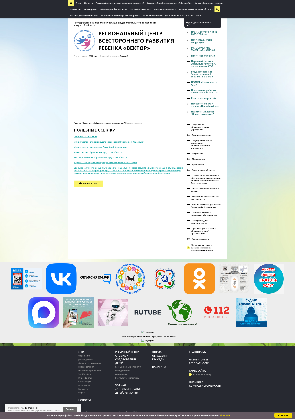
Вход (198, 15)
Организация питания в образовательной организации (203, 231)
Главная (77, 123)
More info (225, 415)
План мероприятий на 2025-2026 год (204, 33)
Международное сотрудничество (199, 221)
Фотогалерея (84, 381)
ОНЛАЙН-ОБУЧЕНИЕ (140, 9)
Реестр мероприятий (203, 98)
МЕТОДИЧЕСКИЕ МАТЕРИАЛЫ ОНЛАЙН (203, 49)
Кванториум (90, 9)
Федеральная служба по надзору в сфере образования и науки (105, 162)
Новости (88, 3)
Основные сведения (201, 135)
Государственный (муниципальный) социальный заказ (202, 74)
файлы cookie (31, 407)
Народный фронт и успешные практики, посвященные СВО (203, 64)
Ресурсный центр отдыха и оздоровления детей (120, 3)
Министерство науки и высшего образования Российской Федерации (109, 141)
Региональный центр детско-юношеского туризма (168, 15)
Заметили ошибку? (202, 374)
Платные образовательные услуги (205, 189)
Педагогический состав (203, 170)
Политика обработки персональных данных (204, 91)
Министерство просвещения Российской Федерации (100, 147)
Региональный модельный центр (196, 9)
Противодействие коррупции (201, 41)
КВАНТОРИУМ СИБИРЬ (165, 9)
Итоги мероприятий (203, 55)
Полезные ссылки (200, 239)
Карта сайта (197, 370)
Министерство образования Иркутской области (98, 152)
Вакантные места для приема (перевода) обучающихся (206, 205)
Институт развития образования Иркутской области (100, 157)
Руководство (198, 164)
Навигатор (75, 9)
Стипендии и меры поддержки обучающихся (204, 213)
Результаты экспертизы (127, 377)
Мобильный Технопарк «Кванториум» (120, 15)
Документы (197, 153)
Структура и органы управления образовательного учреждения (201, 144)
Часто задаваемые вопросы (84, 15)
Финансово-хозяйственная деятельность (204, 197)
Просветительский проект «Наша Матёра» (204, 105)
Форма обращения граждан (208, 3)
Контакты (83, 389)
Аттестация (84, 385)
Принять (70, 409)
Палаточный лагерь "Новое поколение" (202, 113)
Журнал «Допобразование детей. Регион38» (169, 3)
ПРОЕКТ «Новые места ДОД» (204, 83)
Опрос (81, 392)
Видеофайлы (85, 377)
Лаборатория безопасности (113, 9)
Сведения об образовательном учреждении (103, 123)
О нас (78, 3)
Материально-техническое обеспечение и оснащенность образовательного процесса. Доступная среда (205, 179)
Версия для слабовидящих (199, 22)
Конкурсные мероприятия (128, 366)
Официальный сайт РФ (85, 136)
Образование (198, 159)
